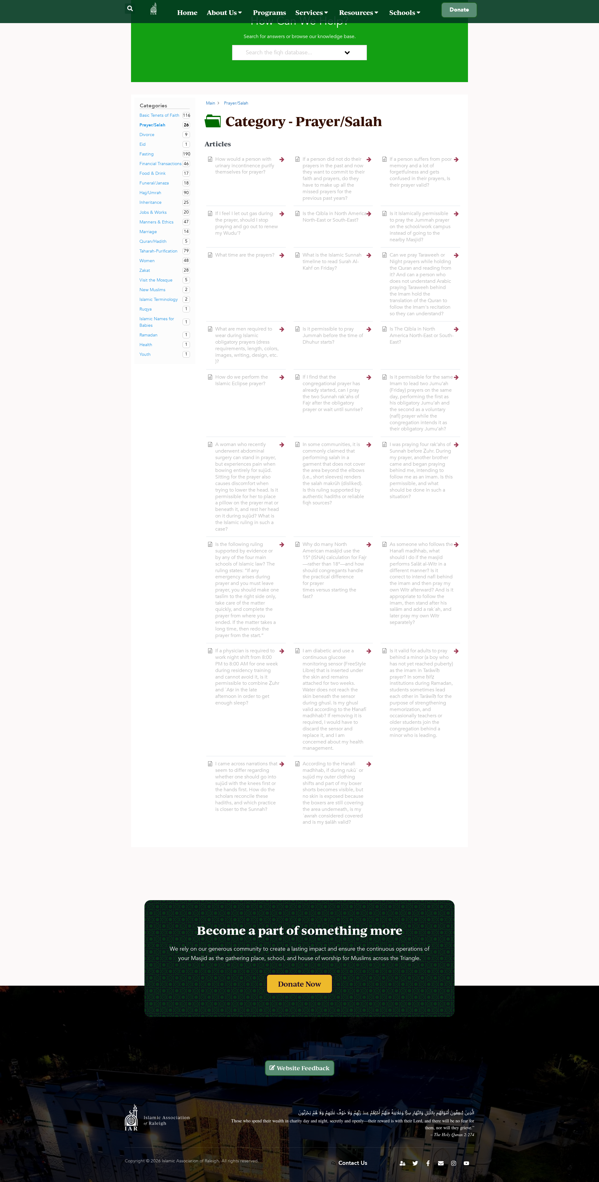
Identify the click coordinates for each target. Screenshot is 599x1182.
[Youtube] (466, 1163)
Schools (402, 12)
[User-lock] (402, 1163)
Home (187, 12)
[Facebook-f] (428, 1163)
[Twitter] (415, 1163)
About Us (222, 12)
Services (309, 12)
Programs (269, 12)
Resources (356, 12)
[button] (130, 8)
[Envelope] (440, 1163)
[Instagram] (453, 1163)
